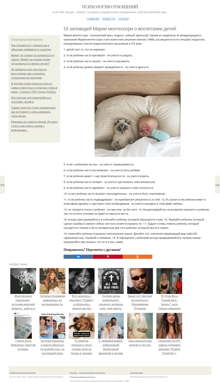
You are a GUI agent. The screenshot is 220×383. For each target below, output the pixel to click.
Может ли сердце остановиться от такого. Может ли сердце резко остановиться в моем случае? (32, 59)
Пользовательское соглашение (92, 372)
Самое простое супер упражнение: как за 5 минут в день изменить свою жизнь (33, 112)
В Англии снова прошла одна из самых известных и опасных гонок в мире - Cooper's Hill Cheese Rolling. (34, 87)
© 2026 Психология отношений (22, 372)
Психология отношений (110, 6)
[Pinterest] (108, 257)
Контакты (74, 372)
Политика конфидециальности (82, 377)
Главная (93, 18)
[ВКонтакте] (78, 257)
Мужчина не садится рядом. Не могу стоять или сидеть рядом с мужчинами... (34, 126)
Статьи (123, 18)
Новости (108, 18)
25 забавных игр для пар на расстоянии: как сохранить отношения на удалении (29, 73)
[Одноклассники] (137, 257)
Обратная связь (136, 372)
